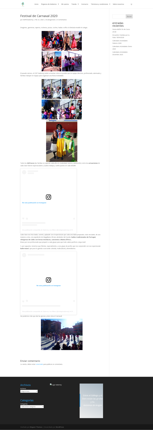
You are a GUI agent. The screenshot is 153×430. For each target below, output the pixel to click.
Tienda (73, 4)
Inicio (36, 4)
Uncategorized (50, 20)
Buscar (129, 16)
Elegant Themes (36, 427)
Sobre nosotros (118, 4)
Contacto (84, 4)
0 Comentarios (62, 20)
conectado (39, 364)
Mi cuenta (65, 4)
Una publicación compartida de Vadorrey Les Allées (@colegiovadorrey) (45, 230)
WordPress (60, 427)
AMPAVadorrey (28, 20)
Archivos (23, 389)
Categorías (24, 404)
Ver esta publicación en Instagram (34, 203)
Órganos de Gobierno (49, 4)
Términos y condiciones (99, 4)
